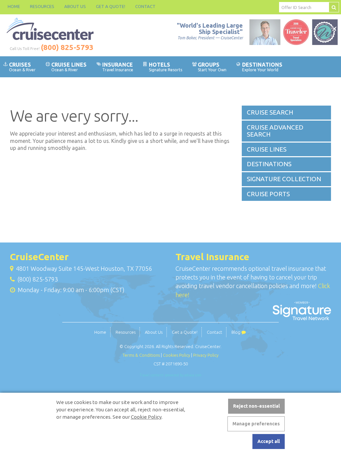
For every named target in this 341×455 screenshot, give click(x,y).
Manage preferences (256, 423)
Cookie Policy (146, 417)
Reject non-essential (256, 406)
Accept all (268, 441)
